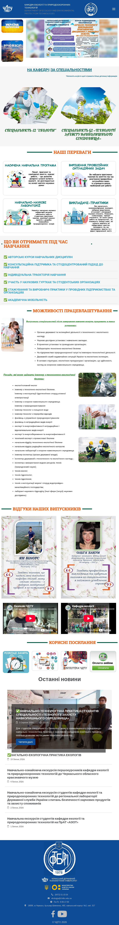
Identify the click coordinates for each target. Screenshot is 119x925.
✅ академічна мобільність (25, 304)
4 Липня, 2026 (17, 785)
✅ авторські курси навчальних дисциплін (38, 261)
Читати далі (26, 746)
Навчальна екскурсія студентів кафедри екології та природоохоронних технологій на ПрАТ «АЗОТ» (45, 824)
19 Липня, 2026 (17, 763)
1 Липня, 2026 (17, 830)
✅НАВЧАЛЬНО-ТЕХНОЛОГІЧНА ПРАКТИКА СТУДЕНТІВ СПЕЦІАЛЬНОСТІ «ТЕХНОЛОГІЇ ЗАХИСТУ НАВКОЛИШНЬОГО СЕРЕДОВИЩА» (57, 718)
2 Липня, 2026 (17, 811)
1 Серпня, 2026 (26, 726)
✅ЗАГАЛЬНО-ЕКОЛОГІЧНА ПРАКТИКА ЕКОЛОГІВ (44, 759)
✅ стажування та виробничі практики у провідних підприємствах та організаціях (59, 295)
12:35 (46, 726)
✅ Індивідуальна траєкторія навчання (35, 279)
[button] (30, 38)
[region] (72, 38)
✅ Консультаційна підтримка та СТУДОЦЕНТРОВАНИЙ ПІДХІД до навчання (53, 270)
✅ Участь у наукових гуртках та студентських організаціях (52, 286)
